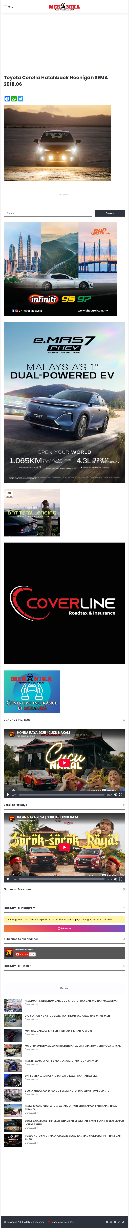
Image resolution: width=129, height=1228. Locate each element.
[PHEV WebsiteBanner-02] (64, 482)
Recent (64, 988)
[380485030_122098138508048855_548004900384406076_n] (64, 663)
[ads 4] (32, 711)
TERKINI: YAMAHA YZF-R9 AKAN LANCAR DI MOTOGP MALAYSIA (61, 1060)
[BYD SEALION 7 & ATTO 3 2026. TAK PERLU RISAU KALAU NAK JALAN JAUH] (13, 1020)
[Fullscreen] (120, 794)
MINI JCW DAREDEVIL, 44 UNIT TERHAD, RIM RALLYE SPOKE (58, 1030)
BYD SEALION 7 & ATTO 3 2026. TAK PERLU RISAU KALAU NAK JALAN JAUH (67, 1015)
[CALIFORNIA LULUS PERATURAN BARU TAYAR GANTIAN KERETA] (13, 1080)
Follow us (65, 928)
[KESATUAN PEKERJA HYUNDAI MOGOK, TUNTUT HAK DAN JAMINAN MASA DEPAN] (13, 1005)
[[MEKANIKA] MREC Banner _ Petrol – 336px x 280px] (60, 315)
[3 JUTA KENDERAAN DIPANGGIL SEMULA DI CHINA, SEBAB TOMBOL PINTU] (13, 1095)
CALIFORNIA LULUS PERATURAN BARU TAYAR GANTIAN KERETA (61, 1075)
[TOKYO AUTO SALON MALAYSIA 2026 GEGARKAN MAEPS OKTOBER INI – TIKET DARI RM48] (13, 1140)
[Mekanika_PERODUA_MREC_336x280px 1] (32, 535)
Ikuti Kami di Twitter (17, 966)
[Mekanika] (64, 6)
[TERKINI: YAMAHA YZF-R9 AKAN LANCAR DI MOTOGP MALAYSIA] (13, 1065)
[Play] (8, 794)
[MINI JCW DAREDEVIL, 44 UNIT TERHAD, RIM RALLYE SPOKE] (13, 1035)
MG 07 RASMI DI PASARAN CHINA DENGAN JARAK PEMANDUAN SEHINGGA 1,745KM (73, 1045)
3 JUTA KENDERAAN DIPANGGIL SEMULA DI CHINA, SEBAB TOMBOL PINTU (67, 1090)
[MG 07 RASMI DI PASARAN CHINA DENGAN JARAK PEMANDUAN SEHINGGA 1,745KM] (13, 1050)
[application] (64, 763)
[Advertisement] (64, 47)
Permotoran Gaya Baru (62, 1222)
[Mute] (115, 794)
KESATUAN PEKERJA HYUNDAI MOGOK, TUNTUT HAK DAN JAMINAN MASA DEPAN (71, 1000)
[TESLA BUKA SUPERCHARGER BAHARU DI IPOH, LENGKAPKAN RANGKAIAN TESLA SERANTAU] (13, 1110)
